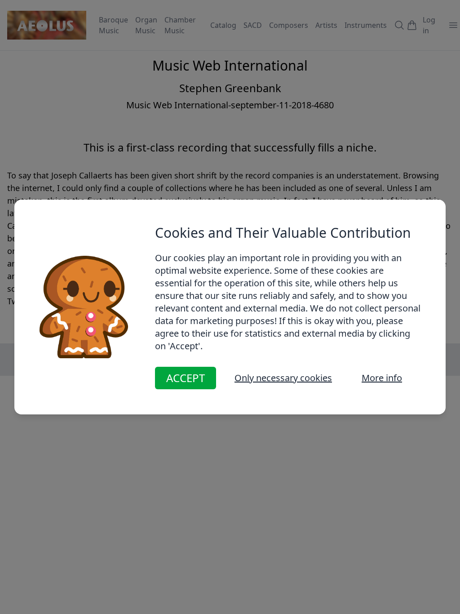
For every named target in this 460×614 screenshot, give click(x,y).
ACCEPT (185, 377)
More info (382, 378)
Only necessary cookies (283, 378)
